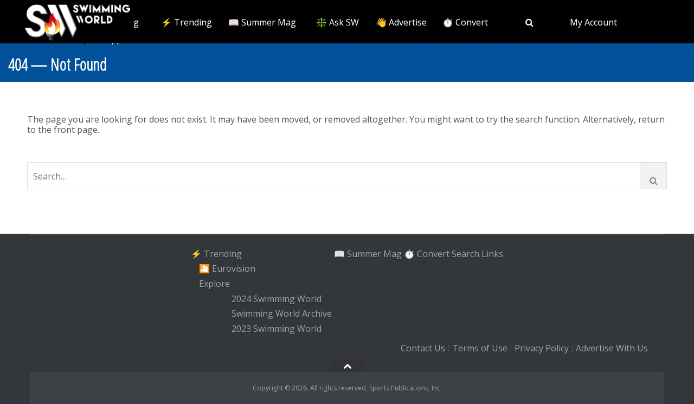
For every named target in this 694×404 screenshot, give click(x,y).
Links (492, 254)
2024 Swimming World (277, 299)
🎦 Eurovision (227, 268)
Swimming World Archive (282, 314)
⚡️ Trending (186, 22)
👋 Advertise (401, 22)
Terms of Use (479, 348)
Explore (214, 284)
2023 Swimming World (277, 329)
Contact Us (423, 348)
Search (465, 254)
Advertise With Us (612, 348)
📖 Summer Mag (262, 22)
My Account (593, 22)
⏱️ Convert (465, 22)
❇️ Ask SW (337, 22)
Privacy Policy (542, 348)
